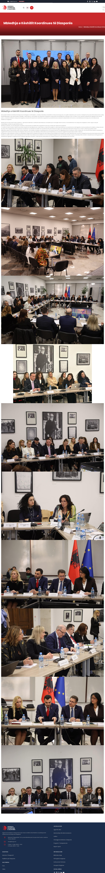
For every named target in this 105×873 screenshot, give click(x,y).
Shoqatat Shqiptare (59, 865)
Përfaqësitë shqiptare (59, 858)
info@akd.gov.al (12, 841)
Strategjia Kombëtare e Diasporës (63, 840)
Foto (3, 866)
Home (80, 27)
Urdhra (55, 836)
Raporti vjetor (57, 846)
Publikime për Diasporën (8, 858)
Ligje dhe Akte (57, 829)
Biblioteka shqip (58, 855)
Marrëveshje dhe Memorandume (62, 833)
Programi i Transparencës (60, 843)
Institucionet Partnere (59, 862)
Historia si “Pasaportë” (8, 855)
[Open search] (23, 8)
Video (3, 869)
